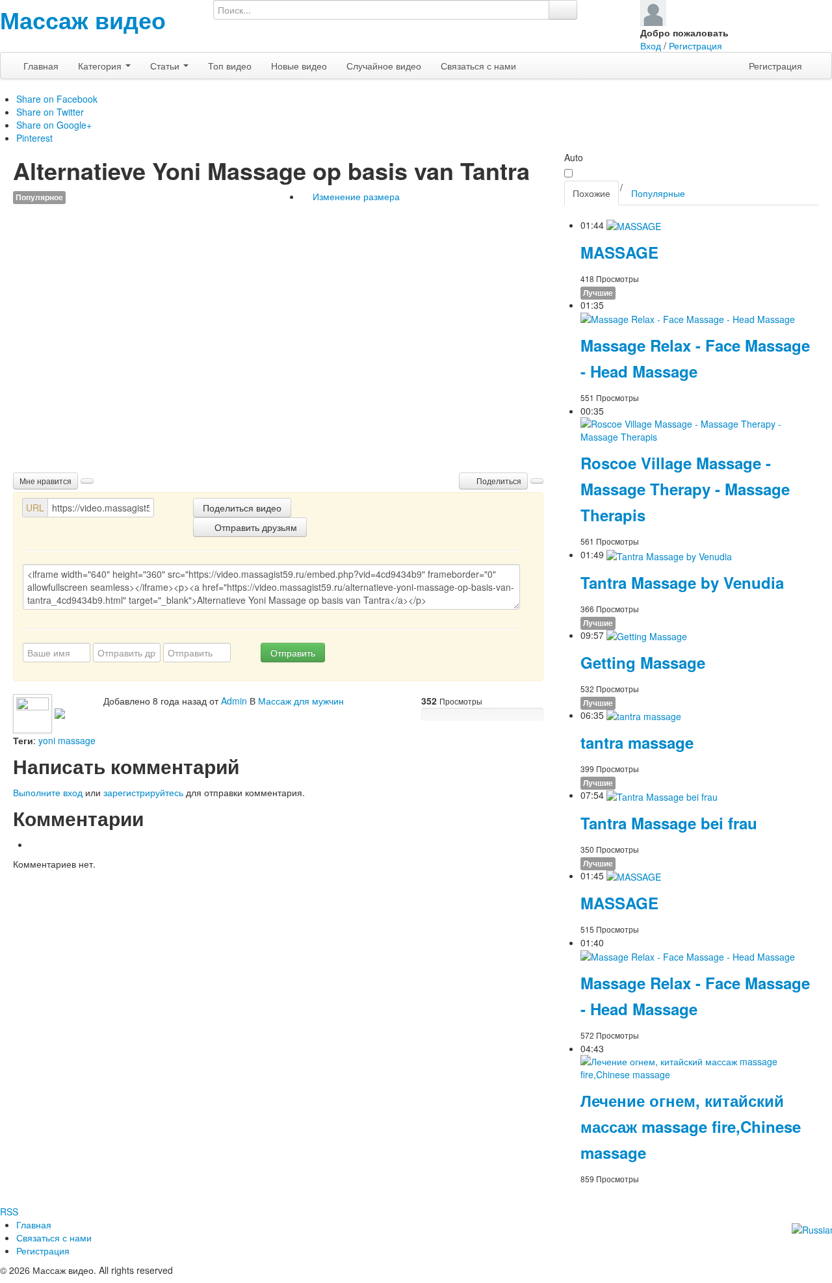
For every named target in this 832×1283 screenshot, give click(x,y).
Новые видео (299, 65)
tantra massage (637, 742)
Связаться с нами (478, 65)
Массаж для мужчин (301, 700)
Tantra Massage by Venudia (682, 582)
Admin (234, 700)
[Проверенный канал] (60, 712)
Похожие (591, 193)
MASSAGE (619, 252)
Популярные (658, 193)
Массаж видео (83, 19)
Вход (650, 45)
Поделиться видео (242, 507)
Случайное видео (383, 65)
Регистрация (695, 45)
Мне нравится (46, 480)
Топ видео (230, 65)
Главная (40, 65)
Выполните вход (48, 792)
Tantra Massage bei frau (668, 823)
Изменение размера (355, 196)
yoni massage (67, 740)
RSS (9, 1211)
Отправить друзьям (254, 527)
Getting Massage (642, 662)
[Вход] (653, 11)
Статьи (166, 65)
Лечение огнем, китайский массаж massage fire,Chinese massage (690, 1126)
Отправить (292, 652)
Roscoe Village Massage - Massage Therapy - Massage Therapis (685, 489)
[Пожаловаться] (536, 481)
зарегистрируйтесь (143, 792)
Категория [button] (101, 65)
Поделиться (497, 480)
